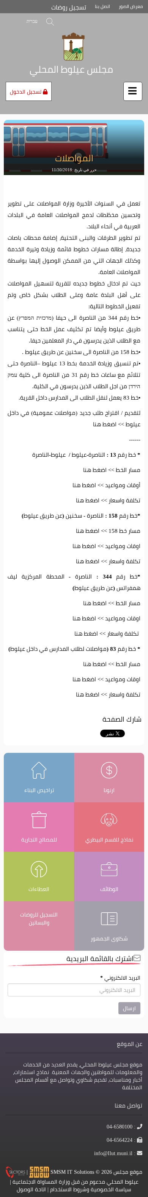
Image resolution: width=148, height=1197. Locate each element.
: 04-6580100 (121, 1126)
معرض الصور (131, 6)
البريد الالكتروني (120, 978)
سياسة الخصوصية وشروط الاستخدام (90, 1189)
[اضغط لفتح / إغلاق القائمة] (132, 91)
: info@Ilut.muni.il (115, 1153)
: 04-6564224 (121, 1140)
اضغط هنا (105, 424)
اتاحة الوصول (31, 1189)
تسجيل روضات (68, 7)
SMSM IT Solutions (73, 1171)
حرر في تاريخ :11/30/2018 (74, 169)
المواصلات (74, 158)
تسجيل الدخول (26, 92)
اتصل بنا (102, 6)
